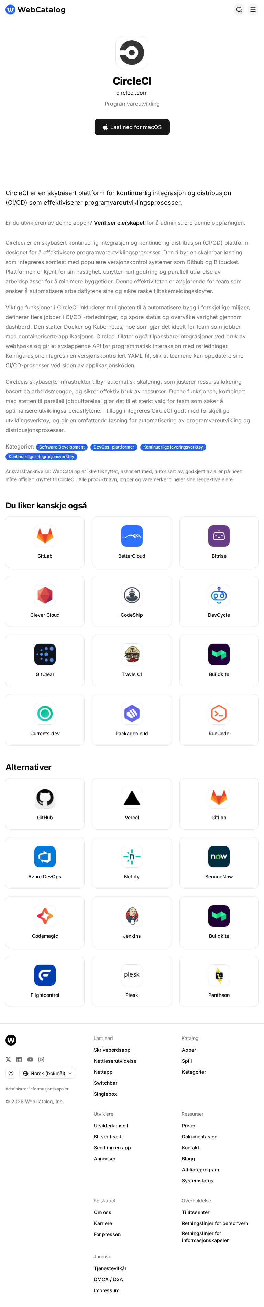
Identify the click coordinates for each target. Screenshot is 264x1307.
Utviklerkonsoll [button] (111, 1125)
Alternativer (29, 767)
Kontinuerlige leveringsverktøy (173, 447)
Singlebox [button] (105, 1094)
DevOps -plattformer (114, 447)
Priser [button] (188, 1125)
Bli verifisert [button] (108, 1136)
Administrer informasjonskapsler (37, 1089)
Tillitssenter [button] (195, 1212)
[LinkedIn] (19, 1059)
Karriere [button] (103, 1223)
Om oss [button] (102, 1212)
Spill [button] (187, 1061)
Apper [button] (189, 1050)
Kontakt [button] (190, 1147)
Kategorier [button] (194, 1072)
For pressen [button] (107, 1234)
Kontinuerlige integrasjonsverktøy (41, 456)
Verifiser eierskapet (119, 222)
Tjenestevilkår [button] (110, 1268)
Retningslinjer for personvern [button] (215, 1223)
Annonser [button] (105, 1158)
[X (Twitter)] (8, 1059)
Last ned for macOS (136, 127)
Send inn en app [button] (112, 1147)
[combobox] (47, 1073)
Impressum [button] (106, 1290)
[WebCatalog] (11, 1040)
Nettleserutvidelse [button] (115, 1061)
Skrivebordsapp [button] (112, 1050)
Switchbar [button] (105, 1083)
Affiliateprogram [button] (200, 1169)
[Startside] (35, 9)
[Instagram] (41, 1059)
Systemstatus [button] (197, 1180)
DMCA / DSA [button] (108, 1279)
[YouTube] (30, 1059)
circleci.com (132, 92)
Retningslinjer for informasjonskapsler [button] (205, 1236)
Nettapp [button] (103, 1072)
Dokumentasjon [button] (199, 1136)
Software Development (62, 447)
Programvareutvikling (132, 103)
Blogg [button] (188, 1158)
